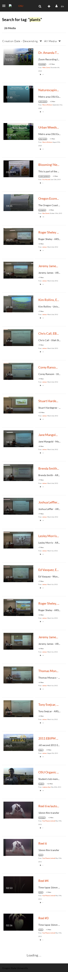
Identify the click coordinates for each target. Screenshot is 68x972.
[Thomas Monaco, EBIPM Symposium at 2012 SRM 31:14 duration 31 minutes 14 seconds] (18, 674)
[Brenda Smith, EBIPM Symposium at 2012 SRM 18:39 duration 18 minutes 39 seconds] (18, 472)
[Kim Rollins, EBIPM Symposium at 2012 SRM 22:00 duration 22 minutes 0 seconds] (18, 303)
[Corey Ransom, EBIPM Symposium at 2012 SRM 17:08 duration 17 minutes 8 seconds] (18, 371)
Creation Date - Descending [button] (20, 41)
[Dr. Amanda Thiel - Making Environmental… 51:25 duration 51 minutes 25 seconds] (18, 56)
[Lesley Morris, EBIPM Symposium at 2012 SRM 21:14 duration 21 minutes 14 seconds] (18, 539)
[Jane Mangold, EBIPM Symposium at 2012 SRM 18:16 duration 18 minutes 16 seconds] (18, 438)
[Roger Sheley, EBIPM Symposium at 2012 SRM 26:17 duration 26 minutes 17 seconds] (18, 607)
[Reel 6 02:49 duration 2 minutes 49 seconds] (18, 847)
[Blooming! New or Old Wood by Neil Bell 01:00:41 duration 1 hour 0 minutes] (18, 168)
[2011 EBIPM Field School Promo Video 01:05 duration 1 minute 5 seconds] (18, 742)
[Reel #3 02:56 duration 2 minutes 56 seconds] (18, 921)
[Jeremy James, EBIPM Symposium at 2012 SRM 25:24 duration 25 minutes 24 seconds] (18, 640)
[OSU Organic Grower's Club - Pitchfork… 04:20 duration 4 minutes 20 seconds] (18, 775)
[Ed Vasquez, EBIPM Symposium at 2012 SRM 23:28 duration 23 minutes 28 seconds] (18, 573)
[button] (5, 5)
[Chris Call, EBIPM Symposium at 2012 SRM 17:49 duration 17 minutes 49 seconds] (18, 337)
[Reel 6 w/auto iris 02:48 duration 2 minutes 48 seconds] (18, 809)
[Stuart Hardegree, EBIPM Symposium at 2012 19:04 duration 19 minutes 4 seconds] (18, 404)
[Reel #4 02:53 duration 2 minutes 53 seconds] (18, 884)
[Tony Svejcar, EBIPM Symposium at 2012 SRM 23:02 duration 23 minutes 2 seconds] (18, 708)
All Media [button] (50, 41)
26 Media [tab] (10, 28)
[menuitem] (40, 6)
